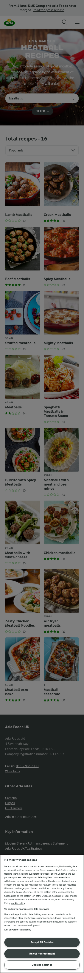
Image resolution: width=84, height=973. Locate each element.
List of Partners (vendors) (17, 929)
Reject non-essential (42, 953)
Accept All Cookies (42, 942)
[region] (42, 913)
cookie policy (18, 903)
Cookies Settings (42, 964)
